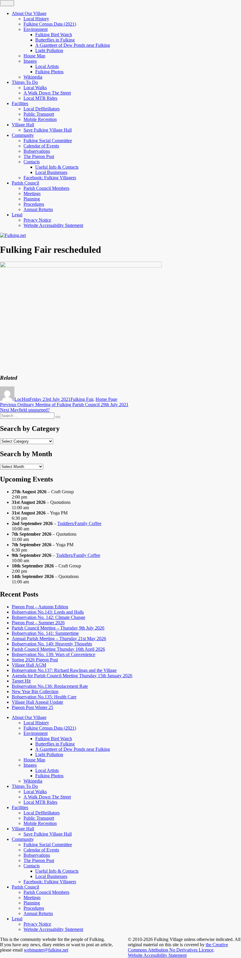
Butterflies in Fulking (55, 39)
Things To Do (25, 82)
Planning (32, 198)
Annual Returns (38, 209)
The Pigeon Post (39, 156)
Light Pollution (49, 50)
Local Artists (47, 66)
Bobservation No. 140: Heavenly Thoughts (52, 643)
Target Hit (21, 680)
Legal (17, 214)
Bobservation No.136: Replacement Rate (50, 686)
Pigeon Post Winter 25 (32, 707)
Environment (36, 29)
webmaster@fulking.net (46, 949)
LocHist (21, 399)
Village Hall (23, 124)
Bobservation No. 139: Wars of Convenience (53, 654)
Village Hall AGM (29, 665)
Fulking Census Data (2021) (50, 23)
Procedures (34, 204)
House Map (34, 55)
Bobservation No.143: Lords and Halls (48, 612)
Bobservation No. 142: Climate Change (48, 617)
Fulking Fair (82, 399)
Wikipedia (33, 76)
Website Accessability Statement (53, 225)
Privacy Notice (37, 220)
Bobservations (37, 151)
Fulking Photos (49, 71)
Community (23, 135)
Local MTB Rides (40, 98)
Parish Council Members (46, 188)
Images (30, 61)
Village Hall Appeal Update (37, 702)
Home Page (106, 399)
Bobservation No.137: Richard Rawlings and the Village (64, 670)
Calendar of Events (41, 145)
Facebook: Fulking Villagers (50, 177)
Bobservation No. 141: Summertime (45, 633)
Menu (7, 3)
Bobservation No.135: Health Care (44, 696)
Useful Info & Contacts (56, 167)
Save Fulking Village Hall (48, 129)
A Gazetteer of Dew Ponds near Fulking (72, 45)
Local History (36, 18)
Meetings (32, 193)
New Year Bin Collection (35, 691)
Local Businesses (51, 172)
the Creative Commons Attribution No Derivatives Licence (178, 947)
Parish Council (25, 182)
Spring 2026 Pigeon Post (35, 659)
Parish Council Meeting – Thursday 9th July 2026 (58, 627)
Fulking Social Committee (48, 140)
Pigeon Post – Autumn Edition (40, 606)
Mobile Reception (40, 119)
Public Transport (39, 114)
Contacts (32, 161)
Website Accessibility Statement (157, 955)
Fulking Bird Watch (53, 34)
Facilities (20, 103)
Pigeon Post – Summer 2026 (38, 622)
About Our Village (29, 13)
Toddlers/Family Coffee (79, 523)
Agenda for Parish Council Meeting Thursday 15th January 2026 (72, 675)
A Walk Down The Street (47, 92)
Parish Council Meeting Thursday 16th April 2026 (58, 649)
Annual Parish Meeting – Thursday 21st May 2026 (59, 638)
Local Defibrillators (42, 108)
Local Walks (35, 87)
